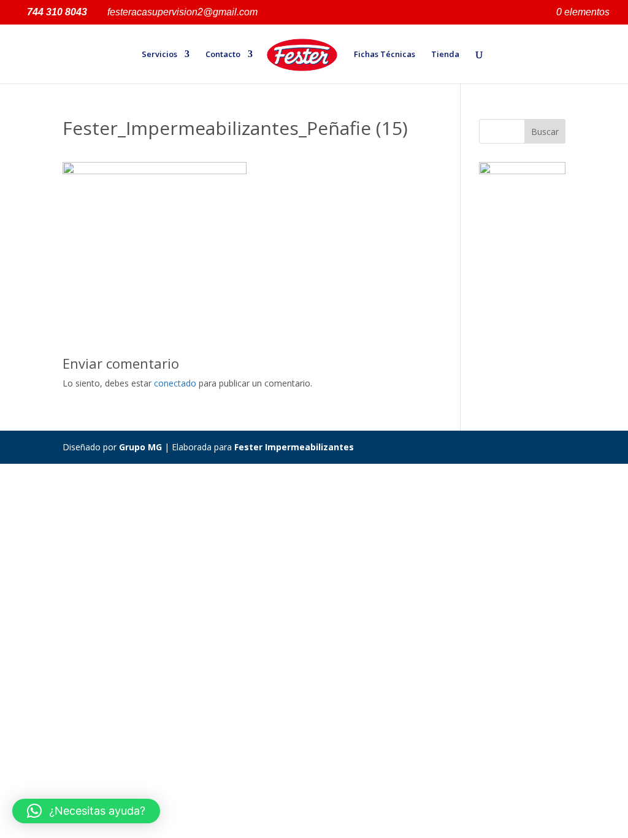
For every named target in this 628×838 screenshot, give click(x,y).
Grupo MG (140, 447)
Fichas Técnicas (384, 55)
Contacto (222, 55)
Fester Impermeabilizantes (294, 447)
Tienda (445, 55)
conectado (175, 383)
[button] (86, 811)
